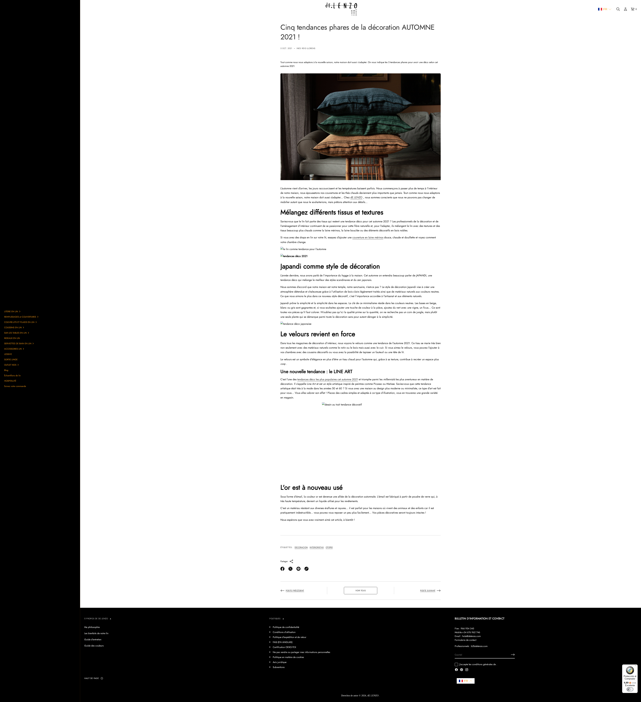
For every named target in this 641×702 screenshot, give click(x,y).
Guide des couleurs (94, 645)
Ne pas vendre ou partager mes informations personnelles (301, 652)
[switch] (630, 689)
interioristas (317, 547)
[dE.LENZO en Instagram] (466, 670)
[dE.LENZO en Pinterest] (461, 670)
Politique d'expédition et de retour (289, 637)
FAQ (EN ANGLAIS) (282, 642)
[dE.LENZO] (341, 9)
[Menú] (636, 666)
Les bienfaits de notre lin (96, 633)
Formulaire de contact (465, 640)
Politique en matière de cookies (288, 657)
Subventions (279, 667)
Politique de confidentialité (286, 627)
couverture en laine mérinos (367, 237)
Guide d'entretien (92, 639)
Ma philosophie (92, 627)
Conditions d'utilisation (284, 632)
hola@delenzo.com (471, 636)
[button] (605, 9)
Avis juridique (279, 662)
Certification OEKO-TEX (284, 647)
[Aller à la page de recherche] (618, 9)
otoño (329, 547)
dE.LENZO (356, 197)
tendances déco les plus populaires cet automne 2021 (327, 379)
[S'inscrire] (513, 655)
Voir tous (360, 590)
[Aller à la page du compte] (625, 9)
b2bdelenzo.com (479, 646)
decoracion (301, 547)
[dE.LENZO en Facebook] (456, 670)
